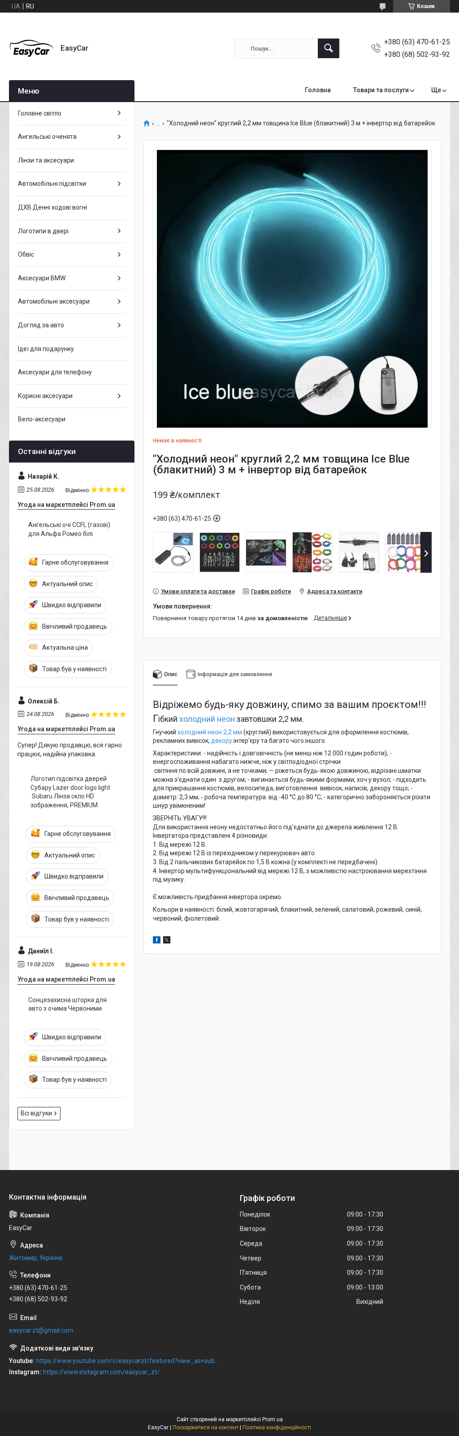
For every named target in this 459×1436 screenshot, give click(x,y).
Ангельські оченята (47, 136)
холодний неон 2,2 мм (210, 732)
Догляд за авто (41, 325)
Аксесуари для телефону (55, 372)
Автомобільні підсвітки (52, 183)
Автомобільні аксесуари (54, 301)
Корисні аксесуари (45, 395)
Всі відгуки (36, 1113)
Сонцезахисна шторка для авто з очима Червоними (67, 1004)
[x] (166, 941)
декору (221, 740)
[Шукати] (328, 48)
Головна (318, 90)
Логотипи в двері (43, 231)
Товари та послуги (381, 90)
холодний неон (207, 719)
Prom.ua (272, 1419)
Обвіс (26, 254)
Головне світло (39, 113)
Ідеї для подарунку (46, 348)
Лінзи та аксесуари (46, 160)
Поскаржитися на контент (205, 1427)
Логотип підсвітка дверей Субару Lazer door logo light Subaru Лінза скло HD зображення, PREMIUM (70, 792)
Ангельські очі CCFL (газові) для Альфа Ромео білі (69, 529)
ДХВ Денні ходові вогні (52, 207)
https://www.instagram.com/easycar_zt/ (101, 1372)
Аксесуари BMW (41, 278)
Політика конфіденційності (276, 1427)
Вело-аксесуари (41, 419)
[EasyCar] (31, 48)
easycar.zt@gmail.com (41, 1330)
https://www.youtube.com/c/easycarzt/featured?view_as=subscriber (128, 1360)
